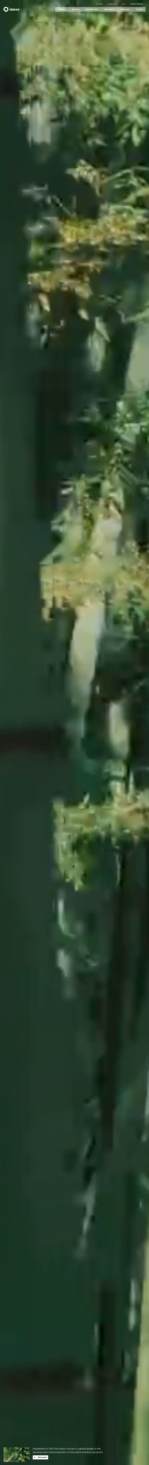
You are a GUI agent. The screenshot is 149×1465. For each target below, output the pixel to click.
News (124, 4)
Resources (125, 9)
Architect (99, 4)
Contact (139, 9)
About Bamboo (91, 9)
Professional (112, 4)
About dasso (109, 9)
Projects (75, 9)
